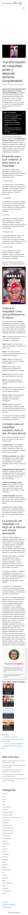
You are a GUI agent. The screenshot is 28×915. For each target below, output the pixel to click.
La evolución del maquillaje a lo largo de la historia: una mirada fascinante (12, 129)
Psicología (5, 878)
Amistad (4, 794)
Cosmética (5, 822)
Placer (4, 875)
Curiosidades (6, 836)
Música (4, 867)
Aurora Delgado (14, 133)
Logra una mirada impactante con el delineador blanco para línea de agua (13, 746)
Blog (3, 801)
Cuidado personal (7, 833)
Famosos (5, 849)
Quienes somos (6, 907)
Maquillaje (5, 859)
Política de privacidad (8, 904)
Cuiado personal (7, 825)
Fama (4, 846)
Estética (4, 841)
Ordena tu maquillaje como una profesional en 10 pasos (12, 119)
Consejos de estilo (7, 812)
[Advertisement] (14, 26)
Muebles (4, 864)
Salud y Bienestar (7, 883)
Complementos (6, 807)
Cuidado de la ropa (8, 828)
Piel (3, 872)
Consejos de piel (7, 815)
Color (3, 804)
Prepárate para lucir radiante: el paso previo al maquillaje (12, 116)
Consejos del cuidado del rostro (11, 817)
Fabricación (5, 843)
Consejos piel (6, 820)
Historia (4, 851)
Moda (4, 862)
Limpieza (5, 857)
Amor (3, 796)
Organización (6, 870)
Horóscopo (5, 854)
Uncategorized (6, 891)
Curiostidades (6, 838)
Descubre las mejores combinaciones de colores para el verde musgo (12, 739)
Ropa (3, 880)
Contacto (5, 902)
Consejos (5, 809)
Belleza (6, 734)
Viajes (4, 893)
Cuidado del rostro (7, 830)
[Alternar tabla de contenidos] (22, 113)
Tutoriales (5, 888)
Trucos (4, 885)
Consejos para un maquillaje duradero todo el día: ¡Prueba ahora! (12, 124)
